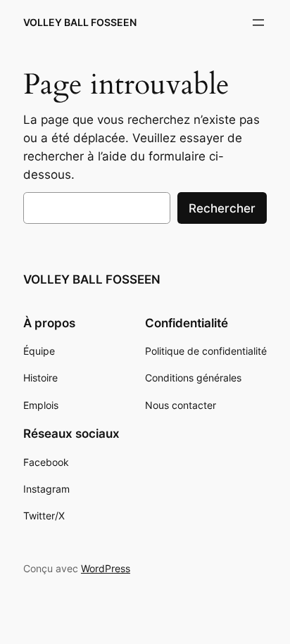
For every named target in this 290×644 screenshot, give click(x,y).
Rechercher (222, 208)
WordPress (105, 568)
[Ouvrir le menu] (258, 22)
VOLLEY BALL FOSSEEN (80, 22)
